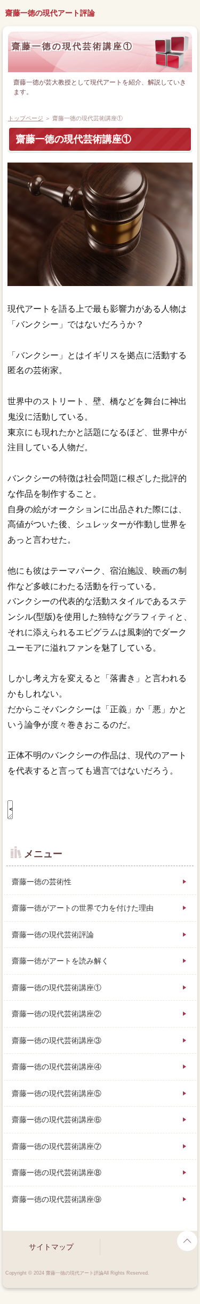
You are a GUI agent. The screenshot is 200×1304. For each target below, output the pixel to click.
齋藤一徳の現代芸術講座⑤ (56, 1093)
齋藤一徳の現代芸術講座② (56, 1013)
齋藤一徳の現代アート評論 (50, 13)
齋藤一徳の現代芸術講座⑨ (56, 1199)
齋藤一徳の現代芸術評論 (53, 934)
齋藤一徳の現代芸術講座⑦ (56, 1146)
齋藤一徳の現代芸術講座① (72, 46)
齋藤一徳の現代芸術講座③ (56, 1040)
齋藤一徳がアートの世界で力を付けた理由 (83, 908)
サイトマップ (51, 1247)
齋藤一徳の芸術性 (41, 881)
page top (187, 1241)
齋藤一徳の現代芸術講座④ (56, 1066)
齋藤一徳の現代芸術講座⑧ (56, 1172)
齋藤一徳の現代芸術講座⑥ (56, 1119)
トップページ (25, 118)
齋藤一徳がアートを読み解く (60, 960)
